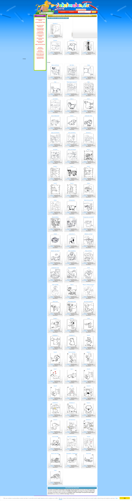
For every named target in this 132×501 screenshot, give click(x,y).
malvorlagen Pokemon (69, 493)
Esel (55, 82)
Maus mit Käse (88, 250)
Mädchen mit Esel (88, 233)
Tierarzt (88, 436)
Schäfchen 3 (55, 402)
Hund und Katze (71, 352)
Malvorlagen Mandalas (40, 26)
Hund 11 (88, 402)
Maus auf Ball (55, 284)
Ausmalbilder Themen (40, 35)
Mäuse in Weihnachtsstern (88, 284)
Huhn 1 (71, 98)
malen (90, 491)
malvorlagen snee (64, 492)
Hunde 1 (55, 166)
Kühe (88, 40)
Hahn (88, 82)
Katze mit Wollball (72, 267)
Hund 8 (88, 369)
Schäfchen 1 (55, 335)
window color (71, 492)
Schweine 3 (71, 217)
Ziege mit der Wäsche (72, 436)
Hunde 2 (55, 318)
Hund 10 (88, 385)
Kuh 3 (72, 369)
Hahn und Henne (55, 65)
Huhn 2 (88, 149)
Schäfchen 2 (72, 335)
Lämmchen (71, 40)
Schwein (55, 40)
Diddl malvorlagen (91, 489)
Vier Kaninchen (72, 419)
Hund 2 (88, 166)
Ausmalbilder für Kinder (40, 20)
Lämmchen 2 (72, 233)
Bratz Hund (55, 301)
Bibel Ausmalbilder (40, 44)
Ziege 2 (72, 284)
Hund (88, 318)
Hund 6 (55, 352)
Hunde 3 (72, 318)
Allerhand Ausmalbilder (40, 32)
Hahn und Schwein (72, 149)
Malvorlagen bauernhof (72, 82)
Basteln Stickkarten (40, 48)
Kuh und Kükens (71, 132)
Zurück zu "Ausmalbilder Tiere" (59, 18)
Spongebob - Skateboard (71, 453)
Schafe (55, 233)
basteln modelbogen (56, 493)
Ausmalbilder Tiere (40, 22)
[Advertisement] (28, 37)
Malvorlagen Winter (40, 39)
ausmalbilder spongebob (61, 491)
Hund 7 (55, 369)
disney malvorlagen (60, 489)
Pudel (55, 470)
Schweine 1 (55, 23)
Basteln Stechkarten (40, 51)
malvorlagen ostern (57, 492)
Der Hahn (72, 65)
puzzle (86, 492)
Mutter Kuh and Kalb (88, 200)
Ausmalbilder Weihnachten (40, 58)
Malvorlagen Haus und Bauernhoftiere (57, 36)
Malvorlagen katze (72, 301)
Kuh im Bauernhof (55, 115)
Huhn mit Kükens (72, 250)
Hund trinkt (88, 453)
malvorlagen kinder (51, 489)
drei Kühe (55, 149)
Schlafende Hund (55, 267)
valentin (62, 493)
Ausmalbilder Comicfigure (40, 29)
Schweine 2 (88, 132)
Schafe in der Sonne (55, 250)
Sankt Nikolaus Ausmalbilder (40, 54)
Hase (72, 385)
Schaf (88, 267)
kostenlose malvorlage (52, 491)
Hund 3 (55, 183)
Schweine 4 (88, 419)
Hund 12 (55, 419)
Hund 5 (88, 335)
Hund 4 (71, 183)
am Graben (55, 98)
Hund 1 (71, 115)
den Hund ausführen (88, 301)
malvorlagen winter (83, 489)
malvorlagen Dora (80, 492)
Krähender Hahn (88, 115)
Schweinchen (72, 200)
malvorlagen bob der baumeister (72, 489)
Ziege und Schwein (55, 132)
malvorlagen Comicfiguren (83, 491)
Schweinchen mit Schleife (88, 217)
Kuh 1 (72, 166)
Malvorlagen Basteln (40, 42)
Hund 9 (55, 385)
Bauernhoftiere (55, 217)
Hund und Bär (55, 436)
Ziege (88, 65)
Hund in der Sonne (55, 453)
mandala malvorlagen (71, 491)
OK (125, 498)
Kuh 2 (88, 98)
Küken (88, 183)
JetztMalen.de (43, 13)
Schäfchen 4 (72, 402)
